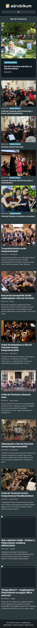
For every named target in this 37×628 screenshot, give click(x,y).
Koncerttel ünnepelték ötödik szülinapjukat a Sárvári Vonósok (17, 296)
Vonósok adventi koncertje (12, 147)
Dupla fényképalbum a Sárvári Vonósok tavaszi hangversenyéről (16, 347)
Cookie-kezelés (18, 625)
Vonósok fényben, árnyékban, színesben (18, 216)
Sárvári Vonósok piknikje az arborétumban (18, 67)
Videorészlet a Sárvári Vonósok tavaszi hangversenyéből (17, 445)
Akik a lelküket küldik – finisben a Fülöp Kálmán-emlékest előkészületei (18, 543)
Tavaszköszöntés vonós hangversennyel (13, 249)
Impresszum (29, 625)
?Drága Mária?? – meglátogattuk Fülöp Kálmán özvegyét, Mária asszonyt (17, 593)
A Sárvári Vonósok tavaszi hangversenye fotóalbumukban (17, 494)
